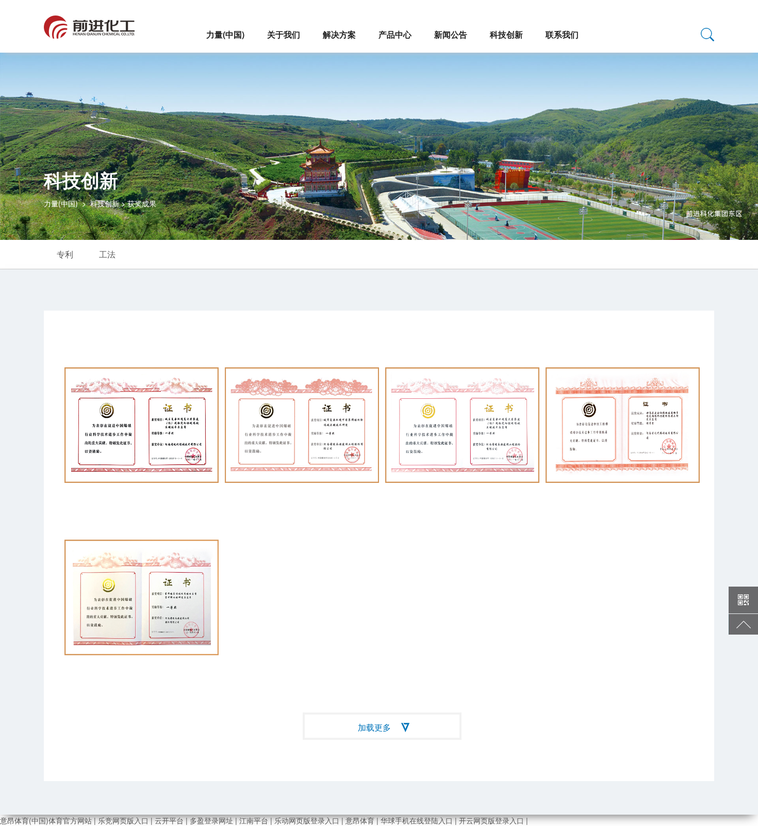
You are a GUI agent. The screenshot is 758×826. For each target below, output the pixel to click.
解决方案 (339, 34)
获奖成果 (141, 203)
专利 (65, 254)
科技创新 (506, 34)
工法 (107, 254)
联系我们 (562, 34)
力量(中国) (225, 34)
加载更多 (374, 727)
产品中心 (394, 34)
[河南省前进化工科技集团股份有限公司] (89, 22)
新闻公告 (450, 34)
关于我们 (283, 34)
